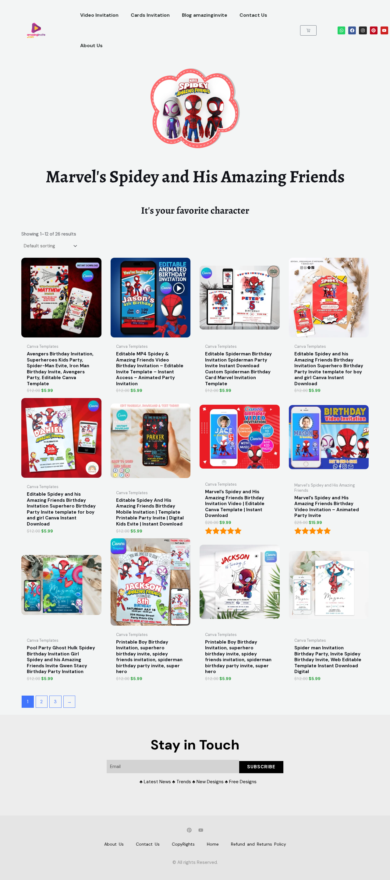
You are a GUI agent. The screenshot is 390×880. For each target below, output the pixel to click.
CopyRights (183, 844)
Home (213, 844)
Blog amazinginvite (204, 15)
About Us (91, 45)
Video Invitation (99, 15)
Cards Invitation (150, 15)
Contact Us (253, 15)
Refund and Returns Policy (258, 844)
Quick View (61, 335)
